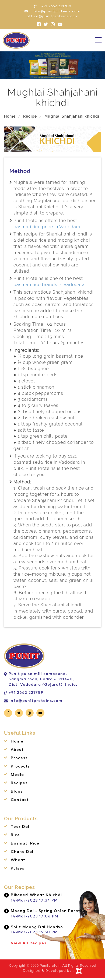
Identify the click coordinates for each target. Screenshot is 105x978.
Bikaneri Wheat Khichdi (36, 895)
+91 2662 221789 (26, 693)
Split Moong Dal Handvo (37, 927)
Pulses (17, 868)
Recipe (30, 116)
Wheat (18, 860)
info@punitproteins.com (35, 701)
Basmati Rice (25, 843)
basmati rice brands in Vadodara (49, 284)
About (17, 750)
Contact (20, 800)
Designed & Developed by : (48, 971)
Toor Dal (20, 827)
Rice (15, 835)
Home (10, 116)
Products (20, 766)
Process (19, 758)
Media (17, 775)
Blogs (17, 791)
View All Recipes (28, 943)
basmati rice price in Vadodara (46, 226)
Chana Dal (22, 852)
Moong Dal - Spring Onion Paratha (48, 911)
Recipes (19, 783)
